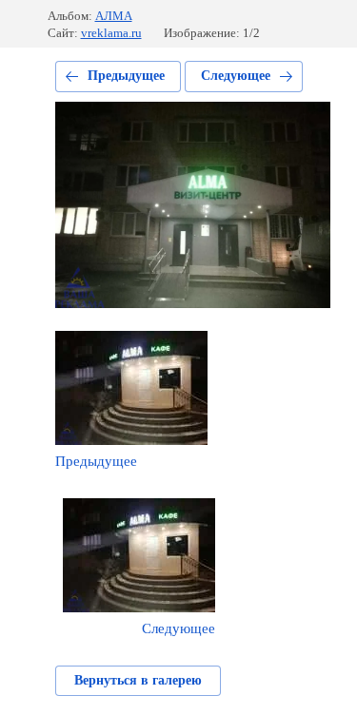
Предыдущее (126, 75)
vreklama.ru (111, 33)
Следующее (235, 75)
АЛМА (113, 16)
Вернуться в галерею (138, 680)
